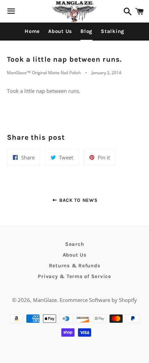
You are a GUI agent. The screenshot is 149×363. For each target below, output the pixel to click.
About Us (60, 31)
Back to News (77, 200)
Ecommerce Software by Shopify (98, 299)
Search (74, 244)
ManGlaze (45, 299)
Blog (86, 31)
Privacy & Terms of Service (74, 276)
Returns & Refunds (74, 265)
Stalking (112, 31)
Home (32, 31)
